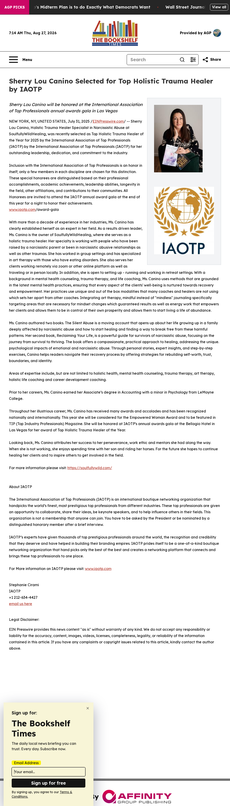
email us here (20, 603)
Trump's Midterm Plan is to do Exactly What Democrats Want (86, 7)
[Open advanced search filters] (193, 59)
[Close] (88, 708)
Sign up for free (48, 783)
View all (219, 7)
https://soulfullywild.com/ (89, 468)
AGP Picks (14, 7)
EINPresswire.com (108, 121)
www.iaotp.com (22, 209)
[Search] (182, 59)
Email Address (26, 763)
